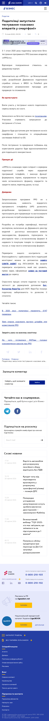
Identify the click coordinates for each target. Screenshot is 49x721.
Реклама (5, 666)
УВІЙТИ (37, 382)
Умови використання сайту (12, 663)
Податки (5, 16)
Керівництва (7, 681)
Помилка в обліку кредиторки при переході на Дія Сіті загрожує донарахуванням (32, 547)
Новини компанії (8, 677)
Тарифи (23, 605)
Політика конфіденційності (12, 659)
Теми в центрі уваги (9, 688)
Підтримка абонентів (10, 699)
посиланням (41, 116)
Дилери (5, 655)
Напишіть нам (7, 703)
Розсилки (5, 706)
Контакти (5, 710)
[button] (3, 2)
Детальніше (39, 625)
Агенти (4, 652)
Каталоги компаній (9, 684)
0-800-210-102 (34, 583)
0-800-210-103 (34, 575)
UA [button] (29, 3)
